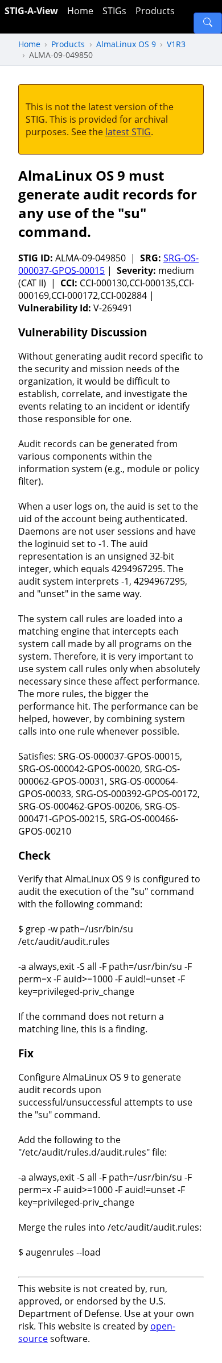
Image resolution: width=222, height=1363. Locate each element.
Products (155, 11)
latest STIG (128, 132)
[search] (208, 23)
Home (80, 11)
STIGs (114, 11)
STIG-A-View (31, 11)
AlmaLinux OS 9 (126, 44)
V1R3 (176, 44)
